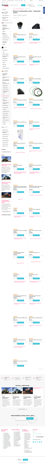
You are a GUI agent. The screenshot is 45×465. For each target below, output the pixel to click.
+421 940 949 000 (32, 6)
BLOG (7, 2)
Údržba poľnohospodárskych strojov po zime (6, 165)
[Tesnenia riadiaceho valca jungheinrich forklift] (20, 134)
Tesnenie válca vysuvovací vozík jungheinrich (35, 143)
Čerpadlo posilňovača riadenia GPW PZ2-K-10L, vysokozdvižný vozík (20, 296)
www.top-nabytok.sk (17, 436)
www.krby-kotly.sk (27, 438)
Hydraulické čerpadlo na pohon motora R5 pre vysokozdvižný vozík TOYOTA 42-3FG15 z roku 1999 (20, 187)
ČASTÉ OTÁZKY (4, 0)
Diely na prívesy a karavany (5, 18)
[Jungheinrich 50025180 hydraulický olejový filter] (20, 26)
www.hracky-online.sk (6, 438)
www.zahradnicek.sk (17, 445)
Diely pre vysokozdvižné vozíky (5, 83)
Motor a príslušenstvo (5, 100)
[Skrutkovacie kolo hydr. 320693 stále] (36, 200)
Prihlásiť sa (29, 418)
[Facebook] (34, 442)
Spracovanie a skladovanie (4, 42)
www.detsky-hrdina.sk (6, 436)
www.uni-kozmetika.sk (17, 444)
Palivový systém (5, 105)
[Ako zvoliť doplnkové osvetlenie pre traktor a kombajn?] (6, 195)
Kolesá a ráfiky (5, 97)
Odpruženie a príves (6, 111)
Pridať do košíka (20, 39)
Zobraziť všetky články (5, 211)
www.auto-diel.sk (27, 433)
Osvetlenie (4, 64)
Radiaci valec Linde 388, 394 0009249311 (35, 78)
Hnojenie (3, 31)
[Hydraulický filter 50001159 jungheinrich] (20, 331)
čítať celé (5, 172)
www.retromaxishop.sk (17, 438)
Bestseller (4, 9)
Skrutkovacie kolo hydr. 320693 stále (34, 209)
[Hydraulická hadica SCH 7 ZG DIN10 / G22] (36, 156)
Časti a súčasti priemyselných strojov (4, 74)
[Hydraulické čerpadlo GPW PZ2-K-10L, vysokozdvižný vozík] (36, 287)
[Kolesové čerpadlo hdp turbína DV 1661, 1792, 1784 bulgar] (20, 352)
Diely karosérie (5, 87)
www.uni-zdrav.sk (26, 450)
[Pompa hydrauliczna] (20, 266)
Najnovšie (15, 15)
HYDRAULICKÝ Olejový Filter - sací (34, 252)
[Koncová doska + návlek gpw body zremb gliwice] (36, 222)
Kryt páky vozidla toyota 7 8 (33, 34)
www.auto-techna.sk (27, 434)
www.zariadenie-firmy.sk (28, 452)
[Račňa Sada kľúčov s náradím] (36, 266)
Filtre (3, 52)
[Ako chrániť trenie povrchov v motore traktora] (6, 177)
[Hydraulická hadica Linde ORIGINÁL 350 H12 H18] (36, 309)
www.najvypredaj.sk (17, 434)
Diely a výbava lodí (5, 15)
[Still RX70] (20, 200)
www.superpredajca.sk (17, 439)
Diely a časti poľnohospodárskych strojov (5, 28)
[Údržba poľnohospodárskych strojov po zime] (6, 159)
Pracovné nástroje (5, 39)
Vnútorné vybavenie (5, 68)
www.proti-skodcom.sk (17, 437)
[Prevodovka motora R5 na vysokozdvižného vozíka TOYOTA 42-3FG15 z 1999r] (36, 178)
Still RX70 (14, 209)
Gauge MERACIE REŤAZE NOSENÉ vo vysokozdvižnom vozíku (18, 253)
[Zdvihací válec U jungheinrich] (20, 156)
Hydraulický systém (6, 95)
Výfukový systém (5, 115)
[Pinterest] (41, 442)
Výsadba (3, 44)
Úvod (13, 8)
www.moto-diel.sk (27, 435)
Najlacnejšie (19, 15)
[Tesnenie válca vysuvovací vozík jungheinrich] (36, 134)
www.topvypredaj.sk (17, 435)
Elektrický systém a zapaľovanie (6, 91)
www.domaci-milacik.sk (6, 437)
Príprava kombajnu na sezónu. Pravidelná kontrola (37, 397)
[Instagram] (38, 442)
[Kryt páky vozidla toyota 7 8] (36, 26)
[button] (17, 447)
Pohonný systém (5, 107)
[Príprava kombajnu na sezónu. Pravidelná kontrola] (38, 390)
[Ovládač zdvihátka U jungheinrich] (36, 113)
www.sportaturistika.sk (6, 443)
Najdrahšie (24, 15)
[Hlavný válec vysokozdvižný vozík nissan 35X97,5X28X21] (36, 48)
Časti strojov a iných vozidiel (5, 77)
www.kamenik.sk (5, 433)
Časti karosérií (4, 50)
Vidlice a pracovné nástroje (5, 118)
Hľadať (23, 5)
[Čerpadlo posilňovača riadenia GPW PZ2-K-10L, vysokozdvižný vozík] (20, 287)
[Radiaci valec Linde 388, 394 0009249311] (36, 70)
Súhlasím (25, 459)
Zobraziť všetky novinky (5, 151)
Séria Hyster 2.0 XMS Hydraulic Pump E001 (35, 339)
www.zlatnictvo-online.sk (28, 451)
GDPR (24, 0)
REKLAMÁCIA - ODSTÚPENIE (19, 0)
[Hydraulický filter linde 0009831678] (20, 70)
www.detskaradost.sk (6, 435)
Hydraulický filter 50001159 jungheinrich (19, 339)
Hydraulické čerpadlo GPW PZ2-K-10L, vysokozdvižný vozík (35, 296)
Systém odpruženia (5, 140)
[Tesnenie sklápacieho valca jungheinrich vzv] (20, 113)
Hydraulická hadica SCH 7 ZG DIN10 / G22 (35, 165)
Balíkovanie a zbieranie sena (4, 25)
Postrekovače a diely (5, 37)
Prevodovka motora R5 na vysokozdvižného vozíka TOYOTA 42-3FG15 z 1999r (35, 187)
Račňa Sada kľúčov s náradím (33, 274)
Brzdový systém (5, 85)
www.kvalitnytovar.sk (17, 433)
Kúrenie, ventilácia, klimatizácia (5, 56)
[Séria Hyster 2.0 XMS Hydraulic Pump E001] (36, 331)
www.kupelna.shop (6, 439)
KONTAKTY (3, 2)
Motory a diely (4, 60)
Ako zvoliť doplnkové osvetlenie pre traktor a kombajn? (6, 201)
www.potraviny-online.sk (7, 444)
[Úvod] (5, 5)
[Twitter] (36, 442)
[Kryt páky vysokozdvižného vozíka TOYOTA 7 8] (20, 91)
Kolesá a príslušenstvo (4, 34)
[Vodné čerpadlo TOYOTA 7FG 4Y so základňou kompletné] (20, 222)
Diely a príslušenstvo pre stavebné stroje (5, 80)
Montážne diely (4, 58)
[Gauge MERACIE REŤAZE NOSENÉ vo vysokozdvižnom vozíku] (20, 244)
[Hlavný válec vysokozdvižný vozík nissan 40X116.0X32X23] (20, 48)
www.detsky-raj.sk (6, 434)
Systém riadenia (5, 113)
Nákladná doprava (5, 20)
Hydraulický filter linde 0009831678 (18, 78)
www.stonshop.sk (6, 440)
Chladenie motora (5, 89)
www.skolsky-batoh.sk (6, 442)
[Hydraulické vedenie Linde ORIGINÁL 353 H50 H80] (20, 309)
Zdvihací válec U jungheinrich (17, 165)
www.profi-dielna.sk (27, 436)
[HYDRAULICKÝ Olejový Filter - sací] (36, 244)
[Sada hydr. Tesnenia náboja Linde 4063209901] (36, 91)
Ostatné (3, 62)
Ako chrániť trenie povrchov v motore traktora (6, 183)
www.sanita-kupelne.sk (6, 441)
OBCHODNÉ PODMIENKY (10, 0)
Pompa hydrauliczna (16, 274)
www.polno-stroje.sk (27, 437)
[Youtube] (40, 442)
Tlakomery (4, 66)
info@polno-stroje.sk (37, 439)
